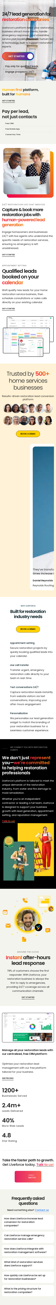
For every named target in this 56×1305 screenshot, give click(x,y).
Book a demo (28, 433)
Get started (8, 254)
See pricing (8, 1078)
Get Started (16, 56)
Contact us (42, 1210)
